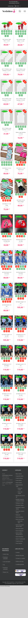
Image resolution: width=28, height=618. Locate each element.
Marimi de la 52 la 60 (20, 496)
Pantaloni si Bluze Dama (20, 508)
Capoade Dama (19, 476)
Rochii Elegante (19, 530)
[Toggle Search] (20, 11)
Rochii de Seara (19, 528)
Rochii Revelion (19, 536)
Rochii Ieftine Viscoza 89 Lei (19, 533)
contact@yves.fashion (14, 3)
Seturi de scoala (20, 492)
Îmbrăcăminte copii (19, 485)
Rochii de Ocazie (20, 519)
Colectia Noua (19, 478)
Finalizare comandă (5, 557)
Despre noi (5, 572)
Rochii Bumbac (19, 517)
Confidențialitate (20, 564)
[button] (5, 586)
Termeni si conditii (20, 558)
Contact (18, 552)
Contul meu (6, 554)
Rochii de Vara (20, 521)
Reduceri (18, 515)
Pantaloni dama (19, 505)
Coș (4, 564)
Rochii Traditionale (20, 539)
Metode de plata (20, 555)
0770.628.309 (9, 482)
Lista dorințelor (6, 561)
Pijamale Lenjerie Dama (20, 511)
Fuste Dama (19, 480)
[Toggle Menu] (24, 11)
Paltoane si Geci (20, 503)
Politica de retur (20, 561)
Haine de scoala (20, 489)
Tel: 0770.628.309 (13, 1)
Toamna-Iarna (19, 541)
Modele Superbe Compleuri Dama (20, 500)
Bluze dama (19, 473)
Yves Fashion (19, 543)
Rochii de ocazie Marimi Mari (20, 525)
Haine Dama (19, 482)
